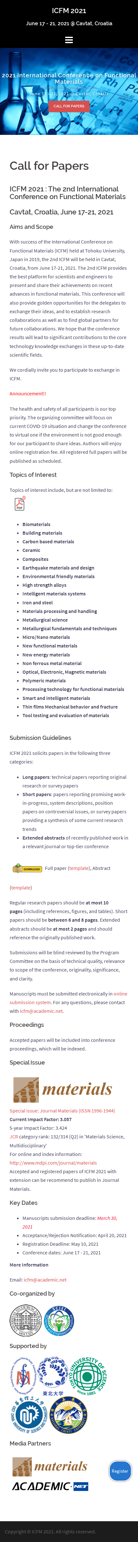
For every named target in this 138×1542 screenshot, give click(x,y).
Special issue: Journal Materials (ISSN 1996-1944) (62, 1110)
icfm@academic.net (41, 1011)
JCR (14, 1136)
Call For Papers (69, 106)
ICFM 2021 (69, 10)
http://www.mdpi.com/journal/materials (53, 1162)
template (79, 868)
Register (120, 1471)
